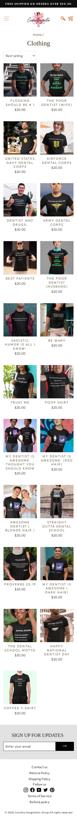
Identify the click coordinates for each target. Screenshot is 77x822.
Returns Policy (39, 773)
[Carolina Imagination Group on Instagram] (26, 789)
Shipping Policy (39, 779)
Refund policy (39, 802)
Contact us (39, 767)
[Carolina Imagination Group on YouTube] (39, 789)
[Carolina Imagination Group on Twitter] (45, 789)
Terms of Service (40, 796)
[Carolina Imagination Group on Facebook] (32, 789)
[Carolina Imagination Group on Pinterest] (52, 789)
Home (37, 35)
